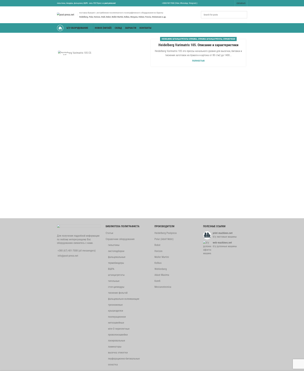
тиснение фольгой (118, 292)
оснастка (113, 364)
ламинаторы (114, 346)
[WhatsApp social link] (223, 3)
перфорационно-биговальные (124, 358)
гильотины (114, 245)
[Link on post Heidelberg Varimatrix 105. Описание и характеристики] (105, 53)
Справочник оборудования (120, 239)
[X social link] (207, 3)
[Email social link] (211, 3)
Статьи (109, 233)
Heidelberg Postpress (165, 233)
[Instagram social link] (215, 3)
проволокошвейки (118, 334)
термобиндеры (116, 262)
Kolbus (157, 262)
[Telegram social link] (227, 3)
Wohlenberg (160, 269)
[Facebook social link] (203, 3)
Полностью (198, 60)
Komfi (157, 280)
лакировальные (116, 340)
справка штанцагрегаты (210, 39)
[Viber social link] (231, 3)
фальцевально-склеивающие (123, 298)
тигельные (114, 280)
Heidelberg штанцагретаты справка (179, 39)
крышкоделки (115, 310)
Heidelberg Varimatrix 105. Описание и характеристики (198, 45)
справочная (229, 39)
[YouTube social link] (219, 3)
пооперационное (117, 316)
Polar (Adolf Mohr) (163, 239)
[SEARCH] (243, 14)
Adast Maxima (161, 274)
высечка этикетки (118, 352)
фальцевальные (116, 257)
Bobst (157, 245)
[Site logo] (65, 14)
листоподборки (116, 251)
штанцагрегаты (116, 274)
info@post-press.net (68, 255)
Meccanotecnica (162, 286)
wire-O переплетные (119, 328)
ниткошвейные (116, 322)
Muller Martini (161, 257)
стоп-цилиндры (116, 286)
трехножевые (115, 304)
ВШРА (111, 269)
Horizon (158, 251)
